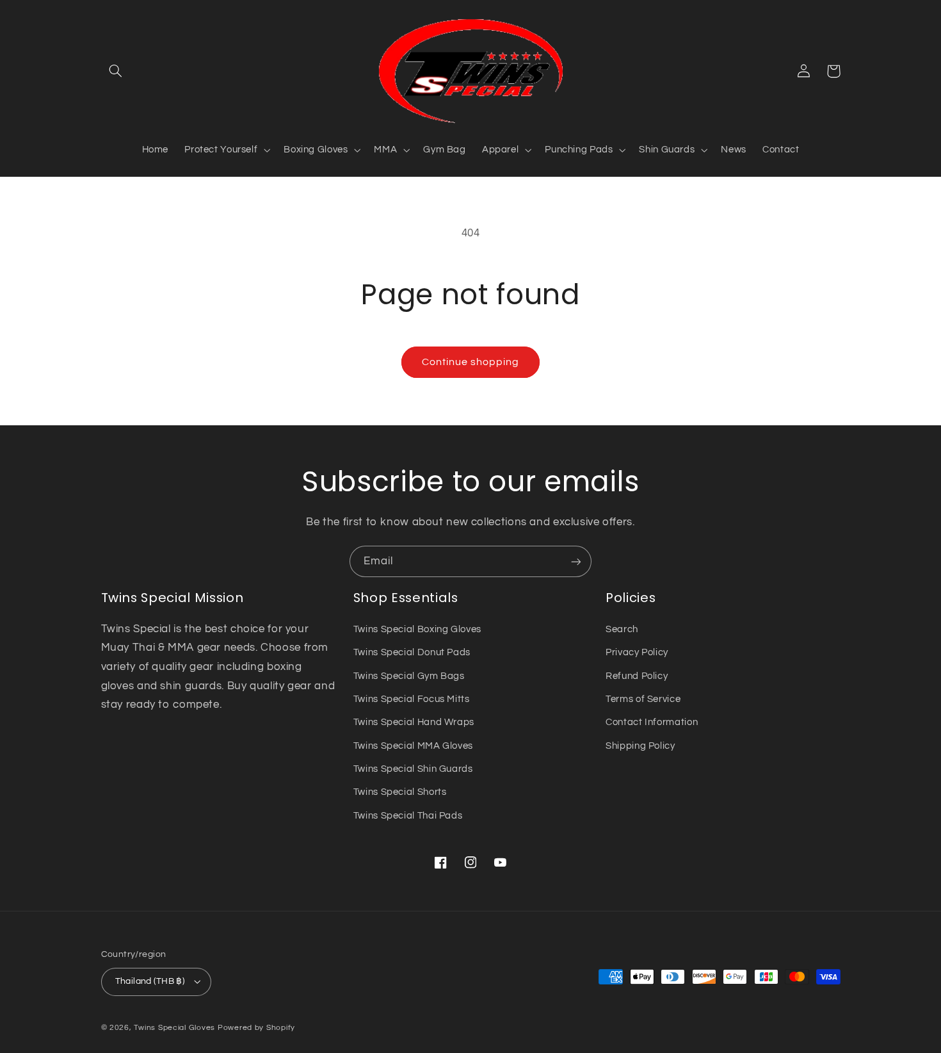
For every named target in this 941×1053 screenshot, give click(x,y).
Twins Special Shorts (400, 792)
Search (622, 629)
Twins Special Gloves (174, 1027)
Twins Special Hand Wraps (413, 722)
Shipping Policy (640, 746)
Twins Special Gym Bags (409, 676)
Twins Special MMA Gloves (413, 746)
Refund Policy (637, 676)
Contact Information (652, 722)
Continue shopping (471, 362)
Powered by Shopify (256, 1027)
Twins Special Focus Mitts (411, 699)
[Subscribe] (576, 561)
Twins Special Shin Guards (413, 769)
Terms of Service (643, 699)
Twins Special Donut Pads (411, 652)
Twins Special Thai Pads (408, 815)
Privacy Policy (637, 652)
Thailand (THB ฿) (150, 981)
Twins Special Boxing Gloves (417, 629)
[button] (116, 71)
